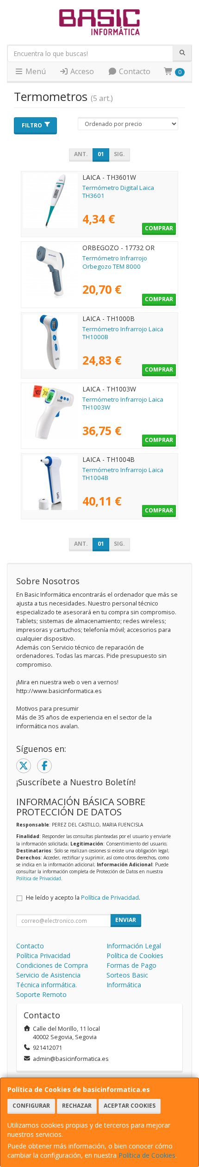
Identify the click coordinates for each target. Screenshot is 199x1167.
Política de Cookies (146, 1155)
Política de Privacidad (38, 878)
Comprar (159, 228)
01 (101, 154)
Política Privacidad (43, 955)
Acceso (81, 71)
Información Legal (133, 945)
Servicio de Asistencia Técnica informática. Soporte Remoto (48, 985)
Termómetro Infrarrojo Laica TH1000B (122, 333)
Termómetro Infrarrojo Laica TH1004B (122, 474)
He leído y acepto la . (83, 898)
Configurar (31, 1106)
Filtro (32, 125)
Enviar (125, 920)
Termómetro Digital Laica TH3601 (118, 191)
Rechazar (77, 1106)
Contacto (133, 71)
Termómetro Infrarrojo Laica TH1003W (122, 403)
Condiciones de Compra (52, 965)
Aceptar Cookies (129, 1106)
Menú (35, 71)
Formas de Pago (131, 965)
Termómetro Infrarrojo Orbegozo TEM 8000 (114, 262)
